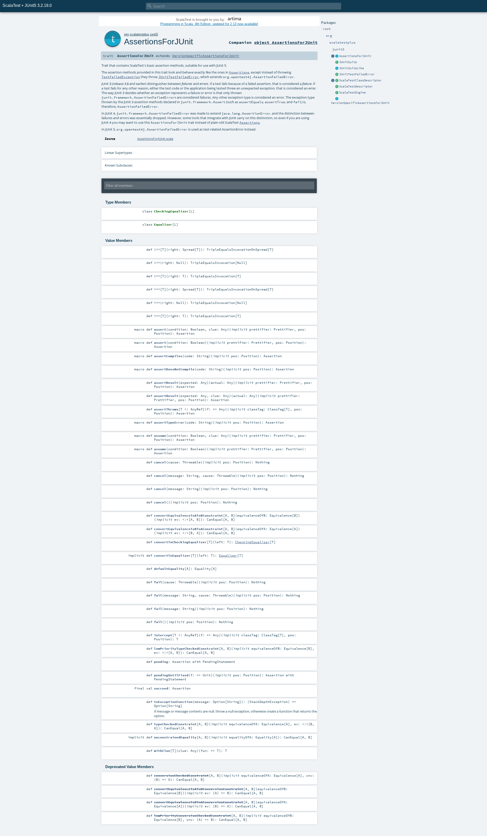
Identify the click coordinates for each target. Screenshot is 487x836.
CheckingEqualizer (252, 542)
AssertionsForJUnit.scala (155, 138)
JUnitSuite (348, 62)
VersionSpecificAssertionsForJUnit (360, 103)
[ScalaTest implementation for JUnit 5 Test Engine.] (337, 93)
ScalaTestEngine (352, 92)
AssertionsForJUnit (355, 56)
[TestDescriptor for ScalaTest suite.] (337, 81)
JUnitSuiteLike (351, 68)
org (126, 34)
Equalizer (228, 555)
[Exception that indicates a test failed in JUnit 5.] (337, 74)
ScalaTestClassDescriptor (360, 80)
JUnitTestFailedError (357, 74)
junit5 (154, 34)
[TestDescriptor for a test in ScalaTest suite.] (337, 87)
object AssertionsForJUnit (286, 42)
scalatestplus (139, 34)
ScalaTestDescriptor (356, 86)
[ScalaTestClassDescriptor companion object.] (333, 81)
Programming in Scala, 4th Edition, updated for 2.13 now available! (209, 24)
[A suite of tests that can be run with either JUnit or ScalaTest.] (337, 62)
